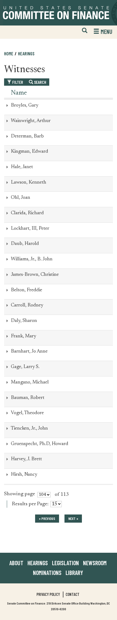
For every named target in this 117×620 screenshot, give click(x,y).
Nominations (47, 572)
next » (73, 518)
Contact (72, 594)
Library (74, 572)
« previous (47, 518)
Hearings (26, 53)
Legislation (65, 562)
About (16, 562)
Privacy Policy (48, 594)
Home (8, 53)
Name (19, 93)
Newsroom (95, 562)
